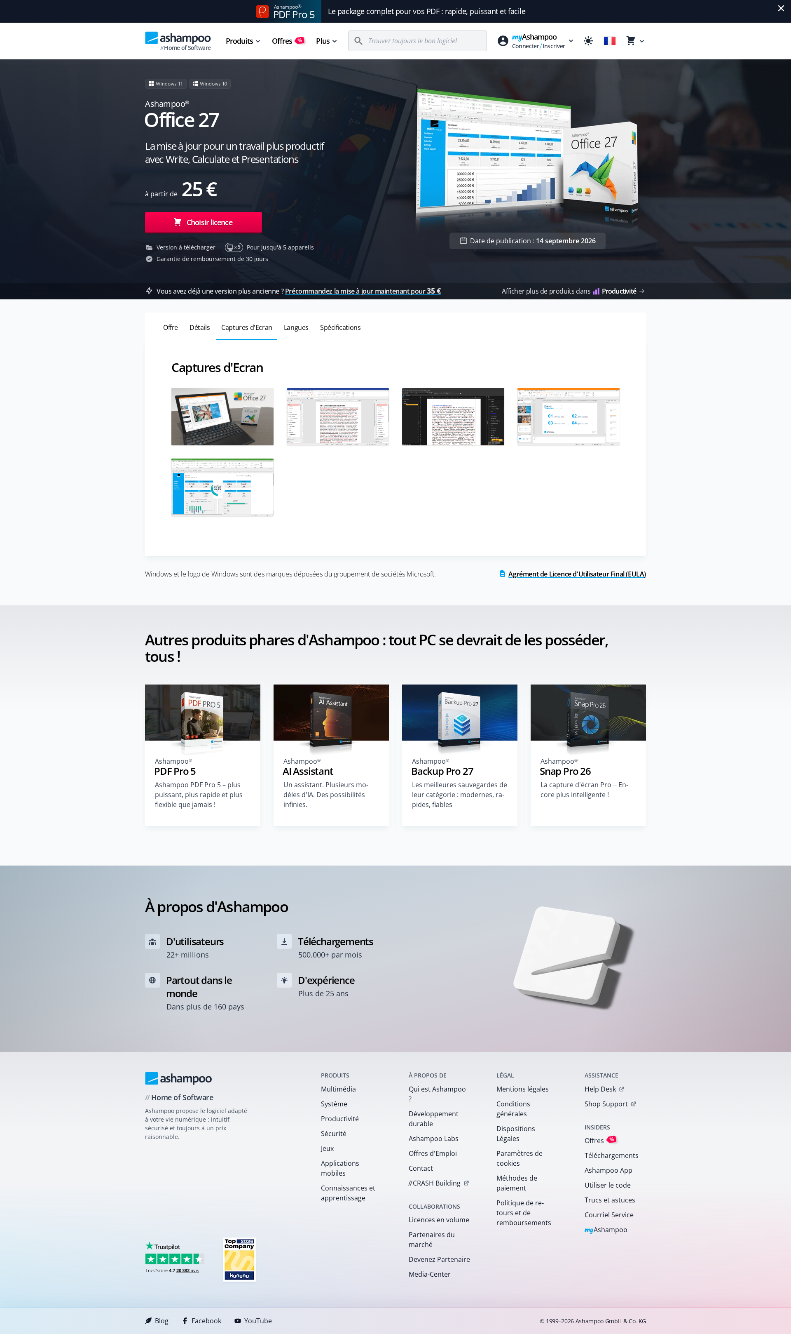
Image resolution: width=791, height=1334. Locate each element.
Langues (296, 327)
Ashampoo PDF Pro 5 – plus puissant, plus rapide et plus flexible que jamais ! (199, 794)
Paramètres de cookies (519, 1158)
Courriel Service (609, 1214)
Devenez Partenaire (439, 1259)
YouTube (258, 1320)
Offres (287, 41)
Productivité (340, 1118)
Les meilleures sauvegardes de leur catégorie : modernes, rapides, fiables (459, 794)
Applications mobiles (340, 1168)
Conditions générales (513, 1108)
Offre (170, 327)
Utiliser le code (608, 1185)
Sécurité (333, 1133)
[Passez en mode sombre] (588, 41)
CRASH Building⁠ (434, 1183)
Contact (421, 1168)
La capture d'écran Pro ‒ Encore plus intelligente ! (584, 789)
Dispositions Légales (515, 1133)
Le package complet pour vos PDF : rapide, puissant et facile (426, 11)
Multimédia (338, 1089)
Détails (200, 327)
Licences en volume (439, 1219)
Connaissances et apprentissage (348, 1192)
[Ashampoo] (179, 1078)
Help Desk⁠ (600, 1089)
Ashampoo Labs (434, 1138)
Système (334, 1103)
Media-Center (430, 1274)
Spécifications (340, 327)
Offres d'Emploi (433, 1153)
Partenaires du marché (432, 1239)
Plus (322, 41)
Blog (161, 1320)
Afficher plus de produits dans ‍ (569, 291)
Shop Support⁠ (606, 1103)
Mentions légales (522, 1089)
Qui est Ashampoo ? (437, 1094)
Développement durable (434, 1118)
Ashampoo (606, 1230)
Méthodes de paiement (516, 1183)
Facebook (206, 1320)
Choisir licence (208, 222)
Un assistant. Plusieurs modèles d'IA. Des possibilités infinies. (325, 794)
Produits (239, 41)
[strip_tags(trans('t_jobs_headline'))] (239, 1259)
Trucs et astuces (610, 1200)
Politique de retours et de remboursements (523, 1212)
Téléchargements (612, 1155)
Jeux (327, 1148)
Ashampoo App (608, 1170)
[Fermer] (781, 8)
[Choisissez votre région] (610, 41)
